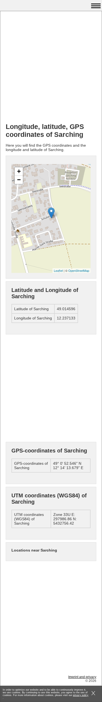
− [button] (19, 179)
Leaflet (58, 270)
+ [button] (19, 171)
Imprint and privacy (82, 677)
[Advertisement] (51, 68)
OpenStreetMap (78, 270)
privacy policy (80, 695)
